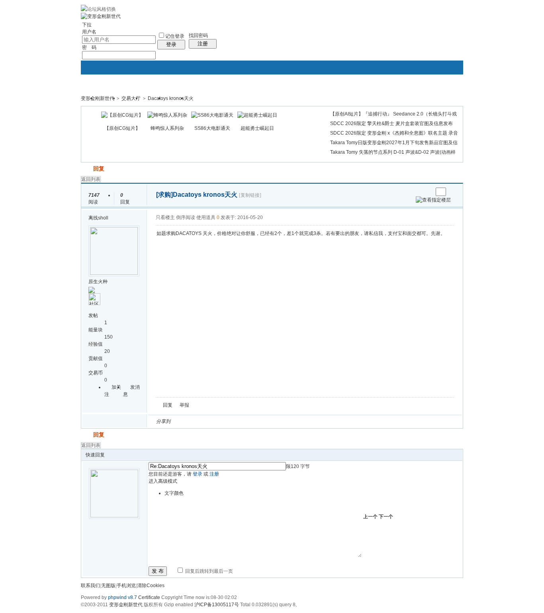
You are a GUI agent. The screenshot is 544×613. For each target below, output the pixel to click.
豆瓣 (241, 421)
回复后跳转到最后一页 (208, 571)
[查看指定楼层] (433, 200)
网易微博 (251, 421)
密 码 (89, 47)
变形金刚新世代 (97, 98)
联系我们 (90, 585)
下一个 (386, 516)
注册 (203, 44)
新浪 (193, 421)
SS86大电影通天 (212, 128)
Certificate (149, 597)
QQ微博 (203, 421)
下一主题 (427, 192)
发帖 (86, 168)
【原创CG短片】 (122, 128)
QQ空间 (212, 421)
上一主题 (419, 192)
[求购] (164, 194)
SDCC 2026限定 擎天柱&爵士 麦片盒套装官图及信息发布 (391, 123)
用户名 (89, 32)
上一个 (370, 516)
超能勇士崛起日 (257, 128)
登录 (171, 44)
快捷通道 (442, 95)
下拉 (87, 24)
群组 (198, 101)
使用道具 (205, 217)
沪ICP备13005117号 (216, 604)
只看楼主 (165, 217)
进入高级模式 (163, 481)
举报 (184, 405)
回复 (98, 168)
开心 (222, 421)
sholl (103, 218)
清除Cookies (150, 585)
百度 (260, 421)
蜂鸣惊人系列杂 (167, 128)
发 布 (158, 571)
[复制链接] (250, 195)
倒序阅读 (185, 217)
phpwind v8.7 (122, 597)
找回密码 (198, 35)
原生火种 (98, 281)
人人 (232, 421)
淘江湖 (184, 421)
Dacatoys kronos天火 (171, 98)
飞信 (289, 421)
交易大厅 (131, 98)
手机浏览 (126, 585)
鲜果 (270, 421)
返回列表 (90, 179)
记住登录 (174, 36)
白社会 (279, 421)
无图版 (108, 585)
